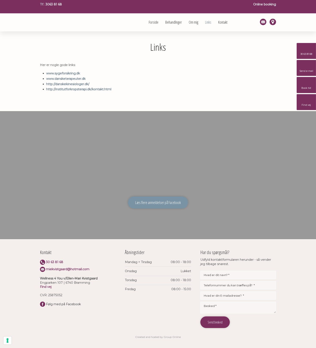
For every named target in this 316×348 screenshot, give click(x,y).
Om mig (193, 22)
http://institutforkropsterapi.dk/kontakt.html (78, 89)
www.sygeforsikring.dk (63, 73)
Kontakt (222, 22)
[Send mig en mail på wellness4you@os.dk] (261, 22)
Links (208, 22)
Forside (153, 22)
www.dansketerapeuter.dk (66, 79)
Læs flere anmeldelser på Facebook (158, 202)
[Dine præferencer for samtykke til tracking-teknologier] (7, 340)
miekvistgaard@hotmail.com (67, 269)
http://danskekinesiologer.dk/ (67, 84)
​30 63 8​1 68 (54, 262)
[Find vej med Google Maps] (271, 22)
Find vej (46, 287)
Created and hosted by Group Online (158, 337)
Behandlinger (173, 22)
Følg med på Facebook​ (63, 304)
